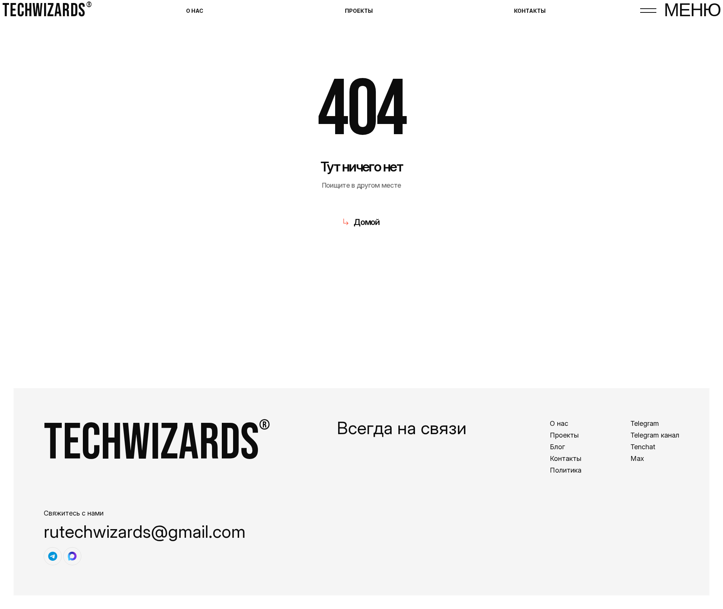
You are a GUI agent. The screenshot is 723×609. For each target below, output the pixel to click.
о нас (194, 11)
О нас (559, 423)
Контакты (565, 458)
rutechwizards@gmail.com (145, 531)
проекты (359, 11)
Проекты (564, 435)
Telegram (644, 423)
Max (637, 458)
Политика (565, 470)
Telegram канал (654, 435)
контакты (530, 11)
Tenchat (642, 447)
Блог (557, 447)
